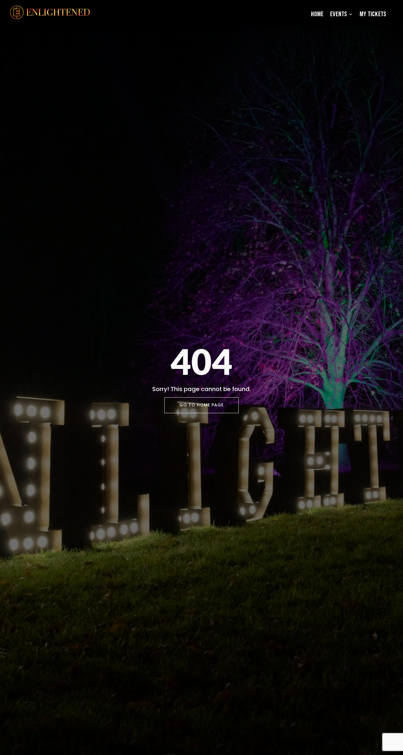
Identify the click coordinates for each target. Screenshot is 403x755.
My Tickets (373, 14)
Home (317, 14)
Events (338, 14)
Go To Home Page (201, 405)
